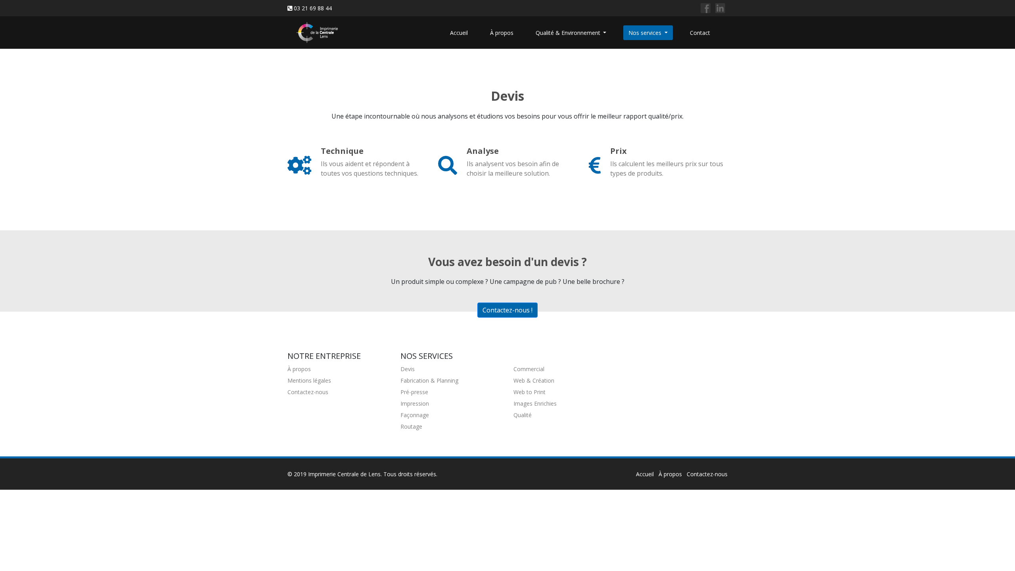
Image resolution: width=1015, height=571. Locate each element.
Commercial (528, 369)
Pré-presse (414, 392)
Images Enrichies (535, 403)
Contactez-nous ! (507, 310)
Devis (407, 369)
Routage (411, 426)
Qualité (522, 415)
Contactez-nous (307, 392)
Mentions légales (309, 380)
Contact (700, 32)
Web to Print (529, 392)
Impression (414, 403)
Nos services (645, 32)
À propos (501, 32)
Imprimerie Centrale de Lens (344, 474)
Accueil (459, 32)
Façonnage (414, 415)
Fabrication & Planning (429, 380)
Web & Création (533, 380)
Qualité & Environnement (569, 32)
